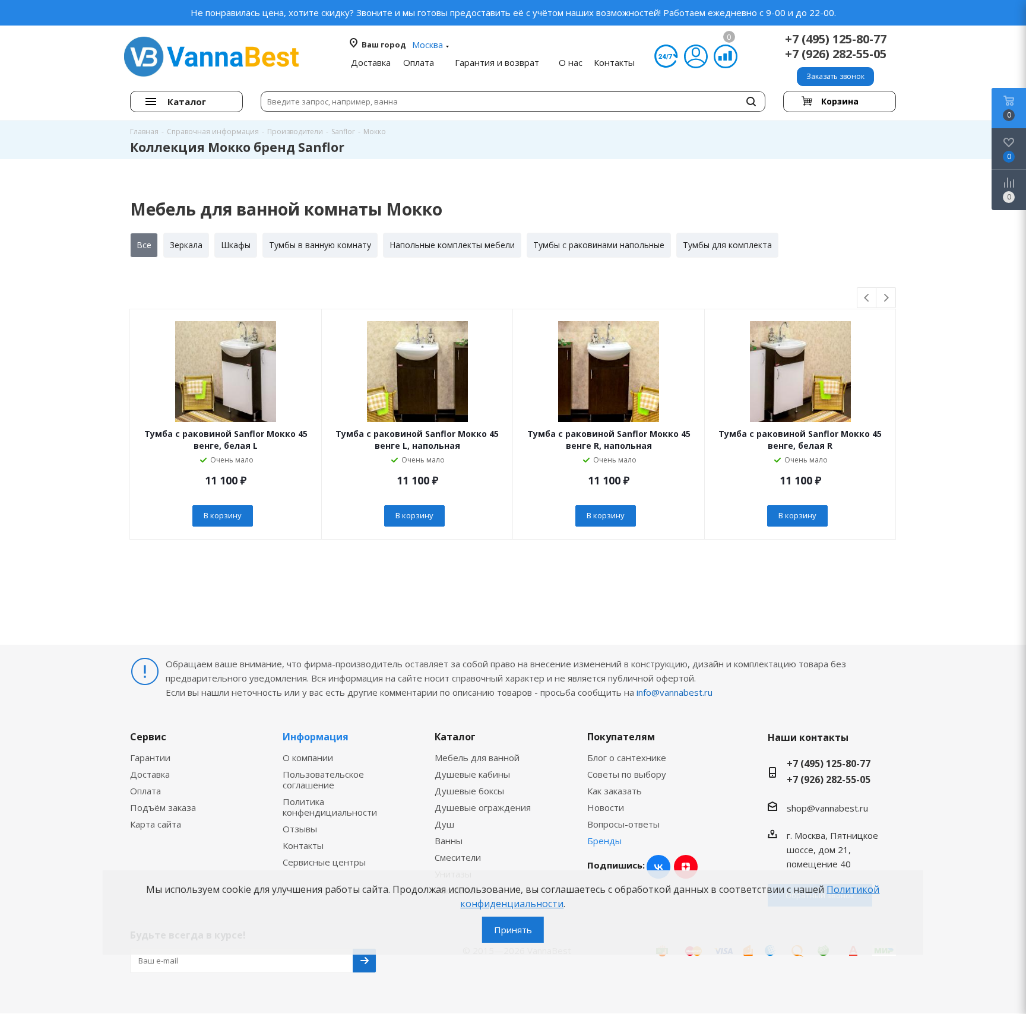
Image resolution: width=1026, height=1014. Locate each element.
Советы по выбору (626, 774)
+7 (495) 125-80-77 (835, 38)
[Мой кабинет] (696, 56)
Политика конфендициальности (330, 807)
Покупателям (621, 736)
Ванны (449, 841)
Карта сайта (155, 824)
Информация (316, 736)
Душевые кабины (472, 774)
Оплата (145, 791)
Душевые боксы (469, 791)
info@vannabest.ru (674, 692)
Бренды (604, 841)
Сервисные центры (324, 862)
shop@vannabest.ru (827, 808)
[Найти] (751, 101)
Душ (444, 824)
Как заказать (614, 791)
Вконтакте (658, 867)
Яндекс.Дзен (686, 867)
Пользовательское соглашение (323, 779)
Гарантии (150, 757)
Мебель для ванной (477, 757)
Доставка (150, 774)
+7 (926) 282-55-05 (835, 53)
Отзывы (300, 829)
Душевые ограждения (483, 807)
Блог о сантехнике (626, 757)
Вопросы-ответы (623, 824)
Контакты (303, 845)
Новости (605, 807)
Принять (513, 930)
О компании (308, 757)
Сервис (148, 736)
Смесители (458, 857)
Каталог (455, 736)
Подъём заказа (163, 807)
